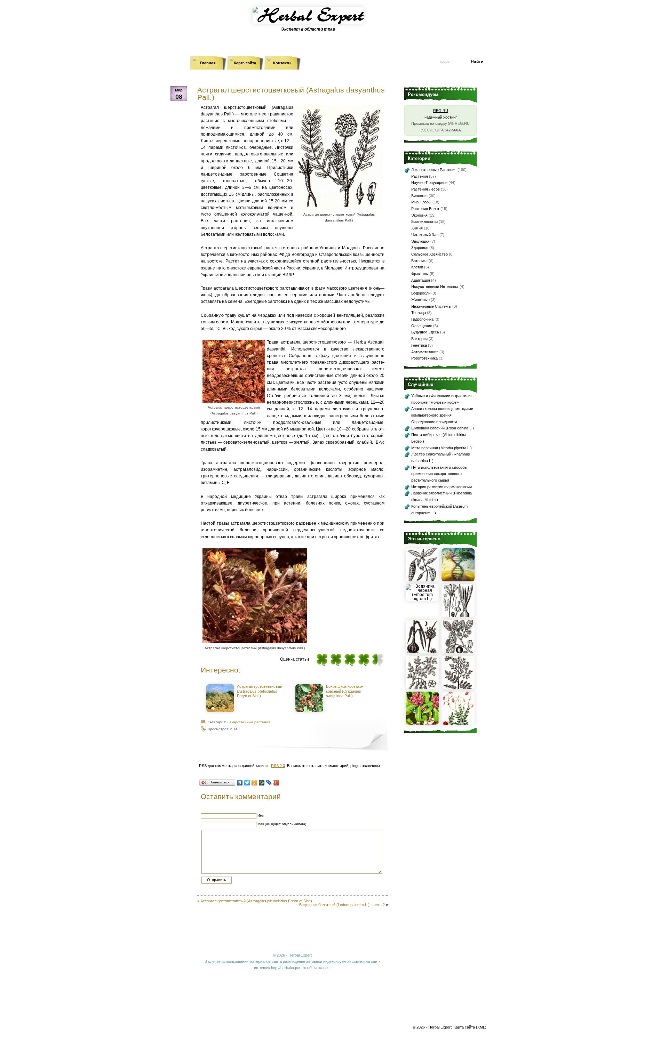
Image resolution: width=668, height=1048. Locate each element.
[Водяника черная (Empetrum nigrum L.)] (422, 598)
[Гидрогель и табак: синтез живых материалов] (458, 580)
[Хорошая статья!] (364, 660)
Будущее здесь (425, 332)
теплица (418, 313)
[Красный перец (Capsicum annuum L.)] (422, 580)
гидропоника (422, 319)
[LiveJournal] (269, 782)
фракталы (420, 274)
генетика (419, 345)
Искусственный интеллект (435, 286)
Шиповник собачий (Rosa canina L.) (442, 428)
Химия (417, 228)
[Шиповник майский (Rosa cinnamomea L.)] (422, 687)
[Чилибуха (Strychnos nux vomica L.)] (458, 651)
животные (420, 300)
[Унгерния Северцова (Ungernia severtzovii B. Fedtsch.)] (458, 615)
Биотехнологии (424, 221)
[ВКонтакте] (240, 782)
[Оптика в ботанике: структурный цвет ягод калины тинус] (422, 723)
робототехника (424, 358)
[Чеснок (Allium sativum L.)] (422, 651)
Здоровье (419, 247)
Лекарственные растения (248, 722)
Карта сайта (245, 63)
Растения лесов (425, 189)
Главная (207, 63)
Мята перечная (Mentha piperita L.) (441, 448)
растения (419, 176)
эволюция (420, 241)
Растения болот (425, 209)
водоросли (420, 293)
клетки (417, 267)
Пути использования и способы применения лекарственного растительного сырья (439, 473)
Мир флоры (421, 202)
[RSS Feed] (391, 59)
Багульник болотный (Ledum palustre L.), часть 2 (342, 905)
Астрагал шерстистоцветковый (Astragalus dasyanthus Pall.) (291, 93)
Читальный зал (424, 235)
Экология (419, 215)
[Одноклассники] (254, 782)
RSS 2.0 (278, 766)
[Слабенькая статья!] (322, 660)
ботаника (419, 261)
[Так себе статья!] (336, 660)
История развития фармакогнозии (441, 487)
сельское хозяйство (429, 254)
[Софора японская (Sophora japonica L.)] (458, 687)
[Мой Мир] (261, 782)
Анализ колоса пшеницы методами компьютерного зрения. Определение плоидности (442, 415)
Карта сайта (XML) (470, 1027)
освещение (421, 326)
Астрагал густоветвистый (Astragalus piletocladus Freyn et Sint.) (259, 691)
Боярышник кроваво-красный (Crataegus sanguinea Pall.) (344, 691)
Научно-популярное (429, 182)
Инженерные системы (431, 306)
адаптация (420, 280)
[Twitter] (247, 782)
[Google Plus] (276, 782)
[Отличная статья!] (377, 660)
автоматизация (424, 352)
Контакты (282, 63)
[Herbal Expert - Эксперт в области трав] (334, 22)
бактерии (419, 339)
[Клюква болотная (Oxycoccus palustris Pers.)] (458, 723)
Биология (419, 196)
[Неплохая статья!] (350, 660)
